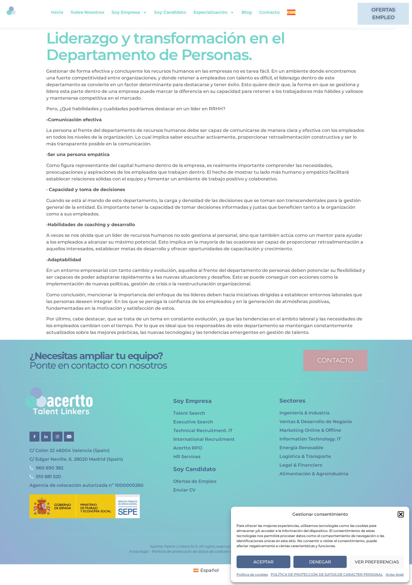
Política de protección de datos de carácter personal (199, 551)
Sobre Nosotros (87, 12)
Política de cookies (252, 574)
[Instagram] (340, 13)
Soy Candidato (170, 12)
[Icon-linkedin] (46, 437)
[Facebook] (349, 13)
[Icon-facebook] (34, 437)
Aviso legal (395, 574)
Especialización (210, 12)
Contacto (269, 12)
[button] (401, 514)
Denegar (320, 562)
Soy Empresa (126, 12)
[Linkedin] (331, 13)
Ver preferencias (377, 562)
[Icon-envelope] (69, 437)
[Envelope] (321, 13)
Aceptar (263, 562)
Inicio (57, 12)
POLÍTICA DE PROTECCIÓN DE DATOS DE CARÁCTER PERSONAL (327, 574)
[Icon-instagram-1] (57, 437)
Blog (247, 12)
